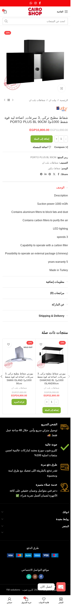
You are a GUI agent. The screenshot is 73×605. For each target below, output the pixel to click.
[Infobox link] (35, 430)
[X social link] (54, 174)
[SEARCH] (6, 21)
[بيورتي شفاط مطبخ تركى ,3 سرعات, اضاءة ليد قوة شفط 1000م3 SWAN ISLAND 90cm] (19, 355)
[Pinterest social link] (50, 174)
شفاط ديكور (54, 168)
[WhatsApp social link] (31, 3)
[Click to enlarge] (61, 88)
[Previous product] (13, 100)
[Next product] (5, 100)
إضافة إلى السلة (41, 139)
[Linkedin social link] (45, 174)
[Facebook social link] (40, 3)
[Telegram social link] (41, 174)
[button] (69, 376)
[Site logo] (35, 11)
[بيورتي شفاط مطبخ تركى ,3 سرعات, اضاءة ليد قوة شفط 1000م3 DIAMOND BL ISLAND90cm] (51, 355)
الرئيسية (64, 100)
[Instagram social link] (35, 3)
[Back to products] (9, 100)
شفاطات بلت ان (37, 100)
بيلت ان (52, 100)
